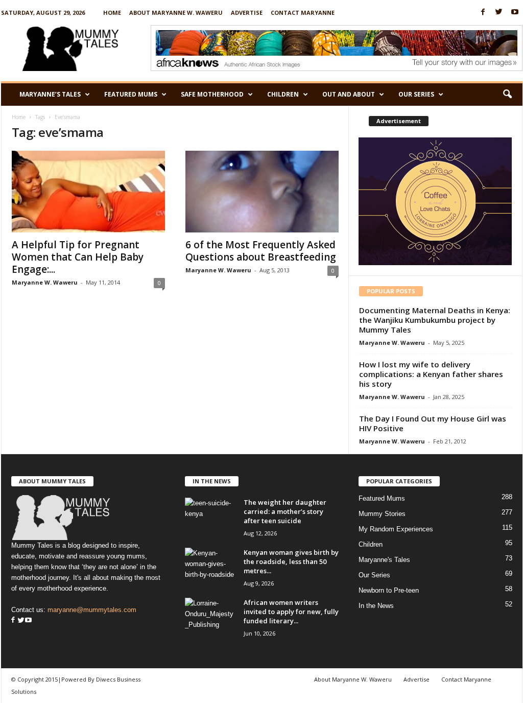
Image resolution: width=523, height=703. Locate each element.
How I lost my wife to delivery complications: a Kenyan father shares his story (431, 374)
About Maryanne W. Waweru (176, 12)
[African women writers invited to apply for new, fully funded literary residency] (210, 617)
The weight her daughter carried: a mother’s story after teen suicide (285, 511)
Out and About (348, 94)
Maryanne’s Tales (50, 94)
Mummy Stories (382, 514)
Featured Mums (130, 94)
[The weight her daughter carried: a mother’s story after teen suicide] (210, 517)
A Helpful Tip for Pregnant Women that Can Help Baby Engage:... (78, 257)
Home (112, 12)
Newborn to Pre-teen (389, 590)
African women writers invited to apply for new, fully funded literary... (291, 611)
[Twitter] (499, 12)
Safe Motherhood (212, 94)
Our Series (416, 94)
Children (283, 94)
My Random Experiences (396, 529)
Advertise (247, 12)
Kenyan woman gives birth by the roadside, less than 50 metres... (291, 561)
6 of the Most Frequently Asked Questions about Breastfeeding (260, 251)
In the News (376, 606)
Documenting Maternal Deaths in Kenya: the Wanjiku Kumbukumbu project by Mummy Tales (434, 320)
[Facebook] (483, 12)
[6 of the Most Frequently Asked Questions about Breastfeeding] (262, 191)
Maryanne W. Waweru (45, 282)
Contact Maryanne (303, 12)
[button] (507, 94)
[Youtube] (515, 12)
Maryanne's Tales (384, 560)
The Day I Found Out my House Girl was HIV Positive (432, 423)
